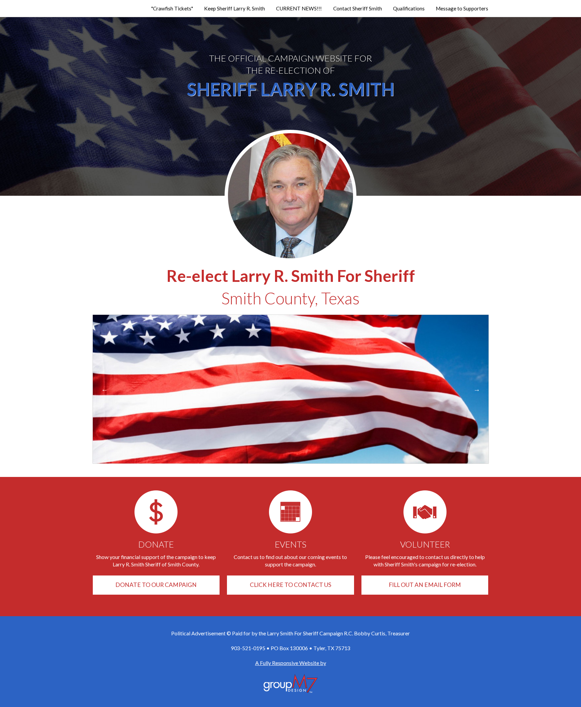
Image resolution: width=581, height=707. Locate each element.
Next (476, 389)
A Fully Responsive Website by (290, 663)
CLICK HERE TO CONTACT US (290, 584)
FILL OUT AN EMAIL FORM (425, 584)
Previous (104, 389)
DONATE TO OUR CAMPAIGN (156, 584)
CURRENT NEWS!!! (299, 8)
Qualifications (409, 8)
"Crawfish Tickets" (172, 8)
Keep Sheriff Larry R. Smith (234, 8)
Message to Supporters (462, 8)
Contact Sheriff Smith (357, 8)
